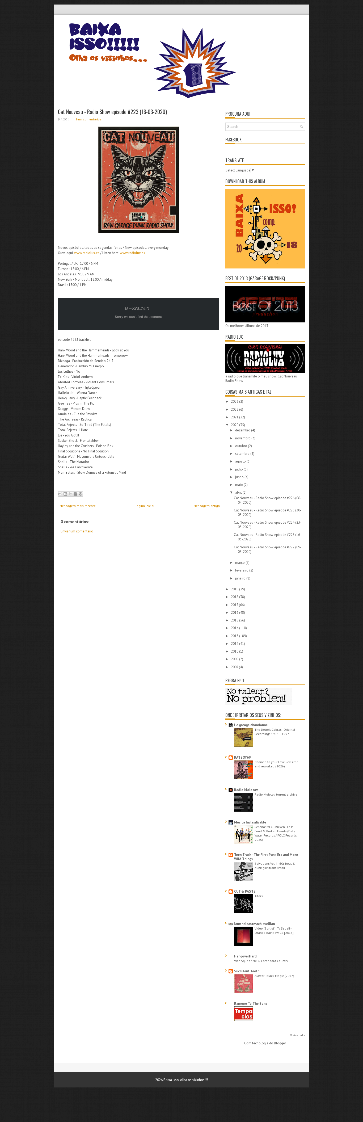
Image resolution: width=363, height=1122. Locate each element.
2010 (235, 651)
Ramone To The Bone (250, 1003)
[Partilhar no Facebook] (75, 494)
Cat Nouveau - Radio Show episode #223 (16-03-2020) (112, 111)
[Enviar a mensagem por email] (60, 494)
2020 (235, 425)
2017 (235, 605)
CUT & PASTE (244, 891)
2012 (235, 643)
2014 (235, 628)
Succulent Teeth (246, 971)
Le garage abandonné (251, 725)
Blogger (280, 1043)
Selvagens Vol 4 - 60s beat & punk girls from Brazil (275, 865)
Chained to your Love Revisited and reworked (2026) (276, 764)
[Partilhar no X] (70, 494)
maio (239, 484)
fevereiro (242, 570)
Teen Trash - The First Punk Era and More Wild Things (266, 856)
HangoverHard (245, 956)
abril (239, 492)
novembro (243, 438)
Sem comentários (88, 119)
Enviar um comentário (77, 531)
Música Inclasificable (250, 822)
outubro (241, 446)
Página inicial (144, 506)
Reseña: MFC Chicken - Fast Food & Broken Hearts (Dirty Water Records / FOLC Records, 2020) (276, 833)
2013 (235, 636)
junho (239, 477)
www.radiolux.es (86, 253)
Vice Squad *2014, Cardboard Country (261, 961)
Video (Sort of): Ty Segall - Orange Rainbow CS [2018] (274, 930)
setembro (242, 453)
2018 (235, 597)
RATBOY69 (242, 757)
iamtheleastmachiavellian (254, 924)
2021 (235, 417)
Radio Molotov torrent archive (276, 794)
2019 (235, 589)
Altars (259, 896)
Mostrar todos (297, 1035)
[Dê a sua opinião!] (65, 494)
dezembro (243, 430)
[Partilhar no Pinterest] (80, 494)
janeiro (240, 578)
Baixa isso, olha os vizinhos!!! (185, 1080)
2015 (235, 620)
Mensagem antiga (206, 506)
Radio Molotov (246, 790)
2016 (235, 612)
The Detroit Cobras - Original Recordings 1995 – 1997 (275, 731)
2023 (235, 401)
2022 (235, 409)
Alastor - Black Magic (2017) (274, 975)
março (240, 562)
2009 (235, 659)
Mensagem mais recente (78, 506)
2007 (235, 667)
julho (239, 469)
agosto (241, 461)
